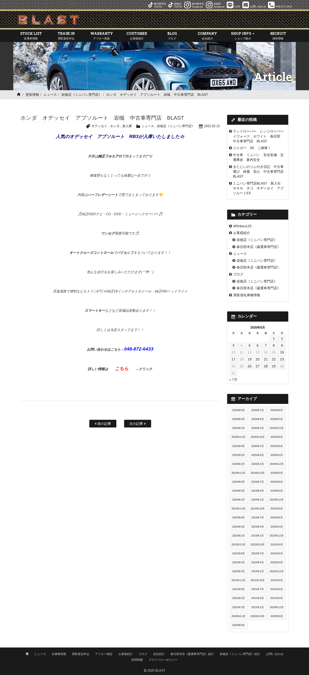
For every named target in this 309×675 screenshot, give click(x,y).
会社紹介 (159, 654)
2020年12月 (277, 607)
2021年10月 (258, 580)
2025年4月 (257, 455)
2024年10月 (258, 472)
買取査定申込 (80, 654)
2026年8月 (238, 410)
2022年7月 (257, 553)
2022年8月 (238, 553)
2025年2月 (238, 463)
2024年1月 (257, 499)
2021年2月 (238, 607)
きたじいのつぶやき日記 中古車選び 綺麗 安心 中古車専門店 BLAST (260, 172)
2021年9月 (276, 580)
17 (233, 359)
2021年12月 (277, 571)
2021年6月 (276, 589)
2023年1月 (257, 535)
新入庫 (127, 126)
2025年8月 (238, 446)
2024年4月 (257, 490)
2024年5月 (238, 490)
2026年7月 (257, 410)
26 (250, 366)
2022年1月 (257, 571)
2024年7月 (257, 481)
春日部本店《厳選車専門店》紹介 (192, 654)
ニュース (50, 94)
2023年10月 (258, 508)
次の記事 (136, 424)
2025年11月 (239, 436)
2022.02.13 (212, 126)
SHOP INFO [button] (241, 35)
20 (258, 359)
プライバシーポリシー (163, 659)
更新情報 (32, 94)
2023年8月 (238, 517)
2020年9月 (276, 616)
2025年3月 (276, 455)
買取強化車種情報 (246, 295)
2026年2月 (238, 428)
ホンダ (114, 126)
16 (282, 352)
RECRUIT (278, 35)
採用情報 (137, 659)
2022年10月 (258, 544)
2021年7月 (257, 589)
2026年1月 (257, 428)
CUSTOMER (136, 35)
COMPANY (207, 35)
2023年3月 (276, 526)
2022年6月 (276, 553)
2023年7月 (257, 517)
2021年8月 (238, 589)
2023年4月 (257, 526)
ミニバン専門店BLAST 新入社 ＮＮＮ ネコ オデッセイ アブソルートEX (258, 188)
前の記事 (104, 424)
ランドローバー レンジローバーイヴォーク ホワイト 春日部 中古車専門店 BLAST (258, 136)
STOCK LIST (31, 35)
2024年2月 (238, 499)
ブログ (238, 274)
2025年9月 (276, 436)
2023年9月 (276, 508)
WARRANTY (101, 35)
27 (258, 366)
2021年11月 (239, 580)
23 (282, 359)
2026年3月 (276, 419)
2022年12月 (277, 535)
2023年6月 (276, 517)
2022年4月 (257, 562)
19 (250, 359)
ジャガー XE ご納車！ (252, 148)
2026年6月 (276, 410)
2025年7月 (257, 446)
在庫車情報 (59, 654)
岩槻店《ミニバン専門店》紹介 (240, 654)
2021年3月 (276, 598)
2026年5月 (238, 419)
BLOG (172, 35)
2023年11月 (239, 508)
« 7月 (233, 379)
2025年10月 (258, 436)
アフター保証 (103, 654)
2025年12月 (277, 428)
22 (274, 359)
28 (266, 366)
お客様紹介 (241, 233)
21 (266, 359)
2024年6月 (276, 481)
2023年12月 (277, 499)
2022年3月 (276, 562)
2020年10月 (258, 616)
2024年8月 (238, 481)
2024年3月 (276, 490)
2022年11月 (239, 544)
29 (274, 366)
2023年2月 (238, 535)
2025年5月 (238, 455)
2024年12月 (277, 463)
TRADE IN (66, 35)
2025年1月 (257, 463)
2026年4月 (257, 419)
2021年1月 (257, 607)
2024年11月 (239, 472)
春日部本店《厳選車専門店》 (259, 247)
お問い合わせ (274, 654)
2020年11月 (239, 616)
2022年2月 (238, 571)
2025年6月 (276, 446)
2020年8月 (238, 625)
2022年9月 (276, 544)
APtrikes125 (242, 226)
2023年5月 (238, 526)
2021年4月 (257, 598)
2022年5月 (238, 562)
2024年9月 (276, 472)
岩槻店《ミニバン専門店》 (81, 94)
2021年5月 (238, 598)
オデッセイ (99, 126)
